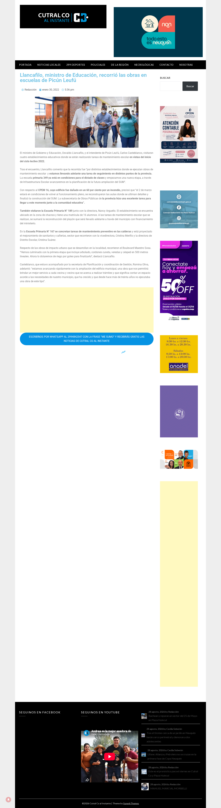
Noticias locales (49, 64)
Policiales (98, 64)
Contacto (167, 64)
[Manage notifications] (8, 799)
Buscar (165, 77)
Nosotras (186, 64)
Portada (25, 64)
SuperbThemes (131, 803)
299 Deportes (75, 64)
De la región (120, 64)
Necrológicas (144, 64)
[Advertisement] (87, 310)
